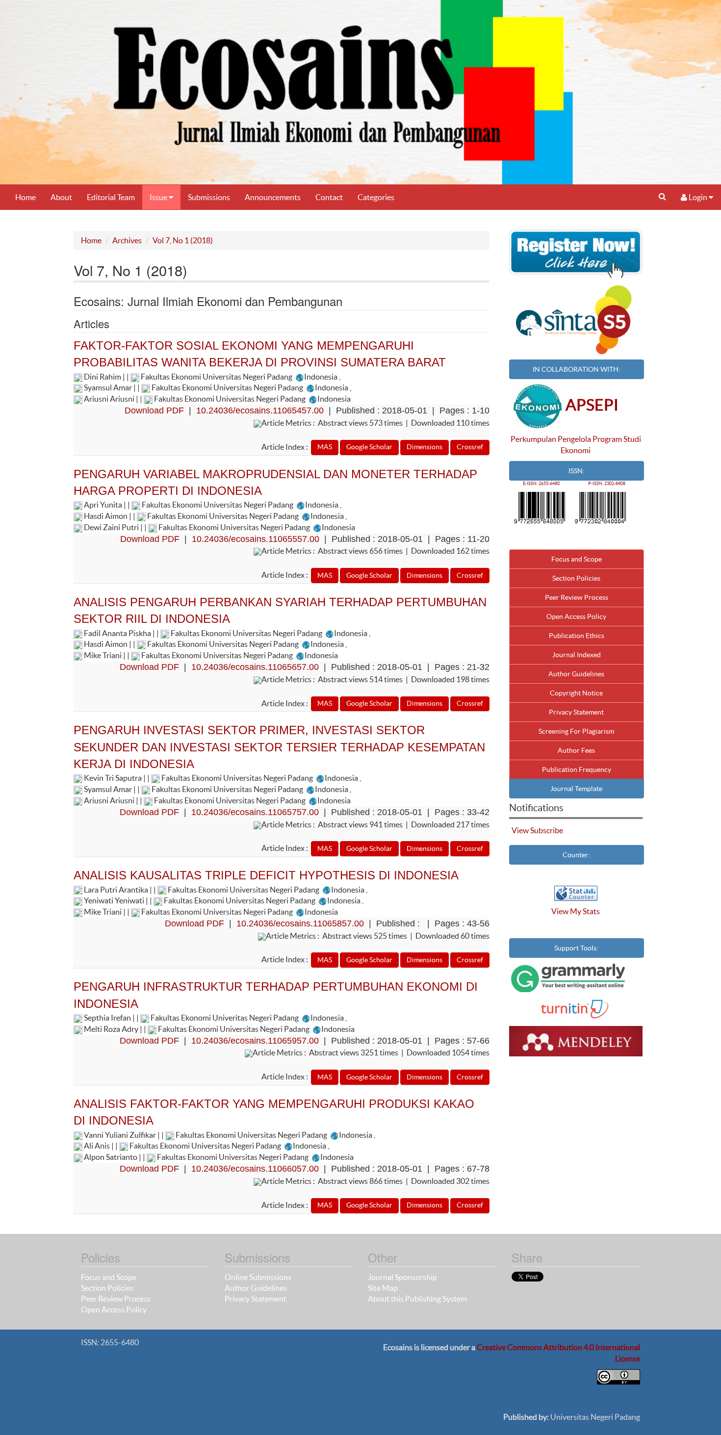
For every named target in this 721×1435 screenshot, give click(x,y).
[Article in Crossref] (469, 446)
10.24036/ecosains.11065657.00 (255, 667)
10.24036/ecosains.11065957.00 (255, 1041)
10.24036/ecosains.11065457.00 (260, 410)
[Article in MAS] (324, 446)
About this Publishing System (417, 1298)
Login (698, 197)
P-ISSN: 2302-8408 (606, 483)
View (520, 830)
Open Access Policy (576, 616)
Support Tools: (576, 948)
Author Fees (576, 750)
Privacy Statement (576, 712)
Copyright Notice (576, 693)
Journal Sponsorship (402, 1277)
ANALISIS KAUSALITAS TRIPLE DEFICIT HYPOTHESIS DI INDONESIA (266, 875)
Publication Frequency (576, 769)
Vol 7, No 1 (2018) (183, 240)
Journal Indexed (576, 655)
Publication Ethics (576, 636)
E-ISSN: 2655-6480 (541, 483)
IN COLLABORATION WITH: (576, 369)
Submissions (209, 197)
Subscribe (546, 830)
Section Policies (576, 578)
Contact (329, 197)
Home (25, 197)
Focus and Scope (576, 559)
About (61, 197)
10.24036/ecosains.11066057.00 (255, 1169)
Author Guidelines (576, 674)
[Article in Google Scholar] (369, 446)
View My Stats (575, 911)
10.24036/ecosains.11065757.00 (255, 812)
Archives (127, 240)
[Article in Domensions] (424, 446)
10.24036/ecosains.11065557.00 (255, 539)
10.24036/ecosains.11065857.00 (300, 923)
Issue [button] (159, 197)
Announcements (273, 197)
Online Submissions (258, 1277)
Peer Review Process (576, 597)
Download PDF (154, 410)
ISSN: (576, 471)
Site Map (383, 1287)
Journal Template (576, 789)
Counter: (576, 855)
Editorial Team (111, 197)
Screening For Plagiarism (576, 731)
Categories (376, 197)
